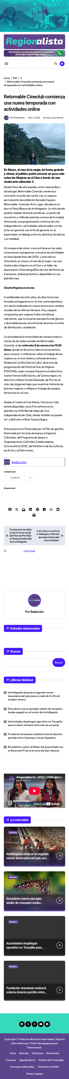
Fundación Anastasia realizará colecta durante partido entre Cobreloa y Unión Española (35, 735)
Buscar (15, 651)
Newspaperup (46, 1043)
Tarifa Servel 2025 (48, 1066)
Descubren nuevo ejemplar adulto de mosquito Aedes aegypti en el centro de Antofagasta (35, 710)
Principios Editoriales (22, 1066)
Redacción (19, 462)
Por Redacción (17, 117)
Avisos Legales (34, 1073)
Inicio (13, 1053)
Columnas (37, 1053)
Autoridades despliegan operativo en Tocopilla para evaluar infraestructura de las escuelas (35, 723)
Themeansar (34, 1047)
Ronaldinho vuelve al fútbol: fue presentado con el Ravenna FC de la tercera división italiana (35, 748)
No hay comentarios (53, 117)
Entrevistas (52, 1053)
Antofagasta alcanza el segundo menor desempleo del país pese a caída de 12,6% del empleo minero (34, 696)
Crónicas (11, 1060)
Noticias (13, 832)
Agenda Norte (27, 1060)
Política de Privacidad (51, 1060)
